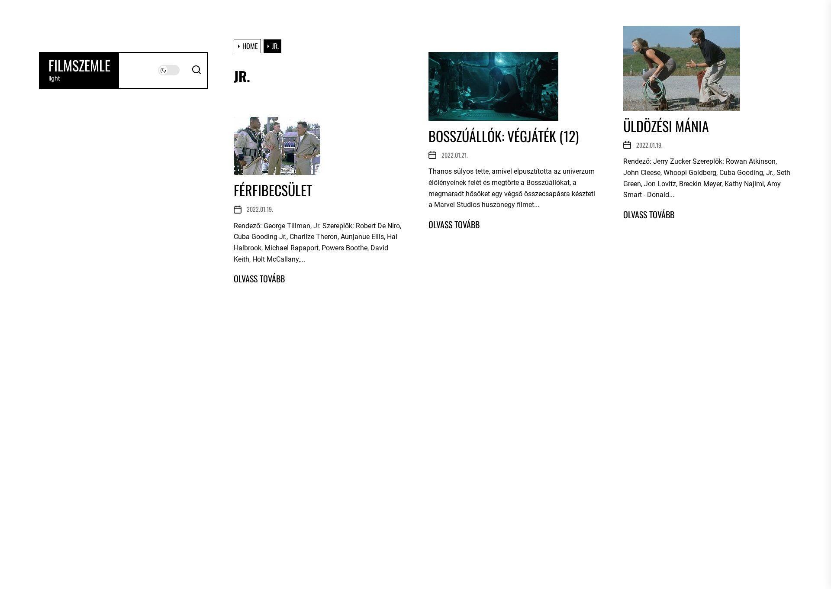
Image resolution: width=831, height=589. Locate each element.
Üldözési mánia (666, 126)
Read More (454, 224)
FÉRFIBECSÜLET (273, 190)
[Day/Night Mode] (168, 70)
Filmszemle (79, 65)
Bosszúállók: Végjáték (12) (503, 136)
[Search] (196, 70)
